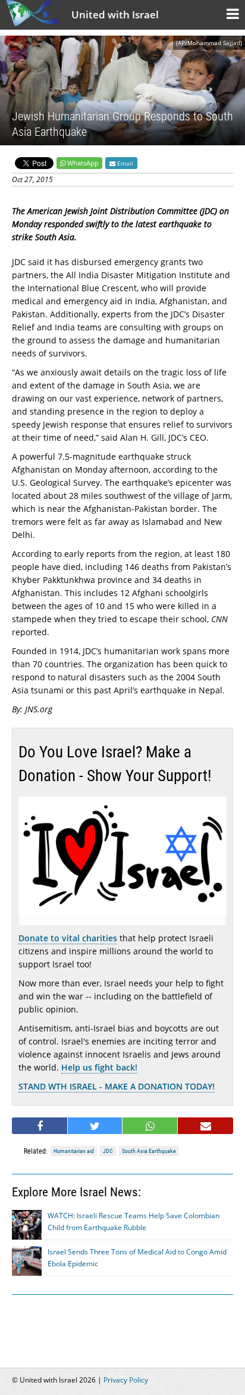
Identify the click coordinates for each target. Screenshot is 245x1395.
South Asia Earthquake (149, 1151)
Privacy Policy (125, 1380)
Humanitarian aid (74, 1151)
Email (124, 163)
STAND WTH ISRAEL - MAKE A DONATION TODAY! (116, 1086)
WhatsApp (83, 162)
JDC (108, 1151)
